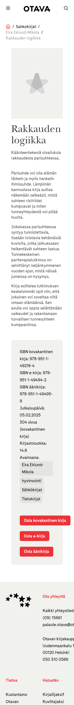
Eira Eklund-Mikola (33, 468)
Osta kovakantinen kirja (45, 520)
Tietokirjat (31, 499)
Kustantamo (16, 694)
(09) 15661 (52, 617)
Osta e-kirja (34, 536)
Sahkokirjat (26, 26)
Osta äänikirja (36, 551)
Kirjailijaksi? (53, 694)
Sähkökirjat (32, 490)
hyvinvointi (31, 480)
